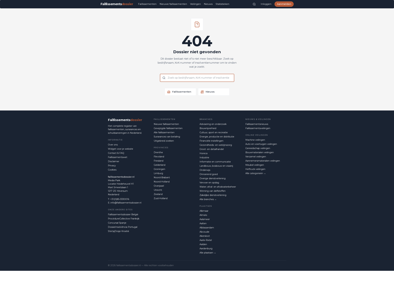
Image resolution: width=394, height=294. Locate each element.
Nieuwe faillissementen (173, 3)
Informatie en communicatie (215, 161)
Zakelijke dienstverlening (213, 195)
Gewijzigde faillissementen (168, 128)
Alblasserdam (207, 227)
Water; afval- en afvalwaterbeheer (218, 186)
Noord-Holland (162, 181)
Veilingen (195, 3)
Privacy (112, 165)
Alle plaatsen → (208, 252)
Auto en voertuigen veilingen (261, 144)
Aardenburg (206, 248)
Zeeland (158, 194)
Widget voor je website (120, 148)
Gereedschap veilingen (257, 148)
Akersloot (205, 236)
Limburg (158, 173)
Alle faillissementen (164, 132)
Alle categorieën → (255, 173)
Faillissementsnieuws (256, 124)
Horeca (203, 153)
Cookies (112, 169)
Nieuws (208, 3)
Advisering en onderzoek (213, 124)
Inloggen (266, 3)
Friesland (158, 160)
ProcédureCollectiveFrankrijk (123, 218)
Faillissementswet (117, 157)
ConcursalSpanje (117, 222)
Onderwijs (205, 170)
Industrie (204, 157)
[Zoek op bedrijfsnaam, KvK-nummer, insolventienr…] (254, 4)
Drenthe (158, 152)
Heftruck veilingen (255, 169)
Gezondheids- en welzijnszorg (216, 145)
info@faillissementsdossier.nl (126, 202)
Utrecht (158, 190)
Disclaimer (113, 161)
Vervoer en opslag (209, 182)
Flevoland (159, 156)
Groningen (159, 169)
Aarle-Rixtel (206, 240)
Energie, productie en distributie (217, 136)
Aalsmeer (205, 219)
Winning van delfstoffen (213, 191)
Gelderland (159, 165)
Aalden (203, 244)
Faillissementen (147, 3)
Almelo (203, 215)
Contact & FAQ (116, 153)
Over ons (113, 144)
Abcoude (204, 231)
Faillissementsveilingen (257, 128)
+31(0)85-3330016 (119, 199)
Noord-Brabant (162, 177)
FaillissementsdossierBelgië (123, 214)
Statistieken (222, 3)
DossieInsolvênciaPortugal (122, 227)
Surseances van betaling (167, 136)
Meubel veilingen (254, 165)
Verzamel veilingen (255, 156)
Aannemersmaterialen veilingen (262, 160)
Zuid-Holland (161, 198)
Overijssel (159, 185)
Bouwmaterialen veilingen (259, 152)
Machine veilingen (255, 139)
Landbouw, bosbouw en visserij (216, 165)
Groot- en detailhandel (212, 149)
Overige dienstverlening (213, 178)
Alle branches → (208, 199)
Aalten (203, 223)
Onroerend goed (209, 174)
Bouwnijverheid (208, 128)
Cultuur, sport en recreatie (214, 132)
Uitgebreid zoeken (164, 140)
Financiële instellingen (211, 140)
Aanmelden (284, 3)
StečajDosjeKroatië (118, 231)
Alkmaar (204, 211)
